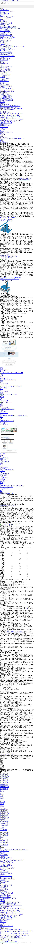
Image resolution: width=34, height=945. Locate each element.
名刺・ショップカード (6, 132)
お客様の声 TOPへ (5, 112)
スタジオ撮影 (4, 886)
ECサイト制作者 (5, 41)
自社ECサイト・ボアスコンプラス (10, 28)
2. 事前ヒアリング (5, 58)
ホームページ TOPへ (6, 52)
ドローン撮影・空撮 (6, 885)
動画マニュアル (4, 459)
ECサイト (3, 83)
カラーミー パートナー (7, 90)
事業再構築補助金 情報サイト (8, 107)
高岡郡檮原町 (4, 821)
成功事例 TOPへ (4, 104)
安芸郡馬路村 (4, 778)
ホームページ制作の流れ (7, 56)
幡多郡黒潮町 (4, 843)
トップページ (4, 137)
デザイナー (3, 42)
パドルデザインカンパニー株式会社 (10, 277)
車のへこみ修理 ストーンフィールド (10, 120)
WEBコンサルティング (7, 16)
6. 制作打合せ (4, 64)
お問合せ (2, 136)
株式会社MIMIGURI (6, 280)
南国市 (2, 837)
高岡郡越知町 (4, 809)
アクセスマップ (4, 14)
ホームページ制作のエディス (8, 256)
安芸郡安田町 (4, 789)
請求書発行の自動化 (6, 95)
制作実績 (2, 102)
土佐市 (2, 828)
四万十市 (2, 802)
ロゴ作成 (2, 423)
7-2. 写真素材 (4, 67)
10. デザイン (3, 73)
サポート (2, 135)
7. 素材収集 (3, 65)
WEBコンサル (4, 44)
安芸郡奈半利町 (4, 787)
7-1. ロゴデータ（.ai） (6, 66)
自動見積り (3, 124)
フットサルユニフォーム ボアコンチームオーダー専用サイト (16, 931)
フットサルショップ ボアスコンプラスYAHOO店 (14, 935)
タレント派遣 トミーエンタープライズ (11, 113)
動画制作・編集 (4, 24)
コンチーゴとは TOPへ (6, 11)
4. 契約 (2, 61)
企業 (1, 374)
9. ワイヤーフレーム (6, 71)
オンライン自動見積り (6, 919)
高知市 (2, 796)
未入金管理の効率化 (6, 96)
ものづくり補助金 (5, 897)
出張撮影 (2, 468)
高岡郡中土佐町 (4, 817)
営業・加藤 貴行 (5, 31)
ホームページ (4, 50)
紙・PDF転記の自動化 (6, 99)
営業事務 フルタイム (6, 35)
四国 (1, 140)
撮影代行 (2, 890)
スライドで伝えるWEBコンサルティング (12, 46)
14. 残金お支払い (5, 78)
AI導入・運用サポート (6, 100)
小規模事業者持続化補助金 (8, 898)
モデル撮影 (3, 891)
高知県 (2, 141)
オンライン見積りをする (7, 754)
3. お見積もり (4, 60)
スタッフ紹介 (4, 29)
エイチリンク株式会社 (6, 220)
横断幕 (2, 133)
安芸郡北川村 (4, 780)
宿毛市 (2, 804)
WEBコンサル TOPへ (6, 45)
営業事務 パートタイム (7, 36)
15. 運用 (2, 79)
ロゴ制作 (2, 82)
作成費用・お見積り (6, 53)
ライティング (4, 425)
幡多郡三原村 (4, 845)
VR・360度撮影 (4, 881)
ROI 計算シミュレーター (7, 49)
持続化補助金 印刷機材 (7, 110)
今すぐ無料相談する (24, 179)
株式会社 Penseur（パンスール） (9, 279)
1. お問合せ (3, 57)
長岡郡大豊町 (4, 833)
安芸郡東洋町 (4, 142)
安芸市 (2, 791)
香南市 (2, 798)
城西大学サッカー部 (6, 123)
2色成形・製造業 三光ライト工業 (9, 115)
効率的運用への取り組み (7, 91)
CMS (1, 369)
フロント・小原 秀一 (6, 32)
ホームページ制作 (5, 17)
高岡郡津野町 (4, 815)
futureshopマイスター (6, 88)
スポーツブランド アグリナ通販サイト (11, 937)
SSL (1, 371)
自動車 (2, 397)
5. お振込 (2, 62)
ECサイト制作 (4, 19)
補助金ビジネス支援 (6, 23)
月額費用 (2, 87)
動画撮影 (2, 882)
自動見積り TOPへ (5, 125)
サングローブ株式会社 (6, 219)
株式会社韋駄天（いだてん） (8, 255)
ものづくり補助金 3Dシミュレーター (11, 108)
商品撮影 (2, 884)
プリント (2, 25)
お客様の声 (3, 111)
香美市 (2, 794)
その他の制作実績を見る (7, 493)
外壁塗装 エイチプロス (7, 117)
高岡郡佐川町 (4, 811)
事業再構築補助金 (5, 895)
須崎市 (2, 806)
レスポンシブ (4, 370)
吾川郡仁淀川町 (4, 776)
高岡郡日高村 (4, 819)
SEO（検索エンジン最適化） (15, 632)
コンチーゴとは (4, 10)
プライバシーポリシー (6, 940)
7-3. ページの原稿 (5, 69)
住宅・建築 (3, 387)
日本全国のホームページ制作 (8, 941)
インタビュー (4, 480)
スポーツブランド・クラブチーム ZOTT (12, 119)
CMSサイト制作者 (5, 40)
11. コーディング (5, 74)
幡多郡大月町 (4, 840)
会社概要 (2, 12)
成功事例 (2, 103)
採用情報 (2, 33)
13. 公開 (2, 77)
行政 (1, 460)
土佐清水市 (3, 830)
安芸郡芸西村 (4, 783)
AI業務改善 (3, 21)
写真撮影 (2, 20)
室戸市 (2, 848)
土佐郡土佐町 (4, 825)
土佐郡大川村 (4, 823)
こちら (27, 608)
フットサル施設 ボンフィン (8, 121)
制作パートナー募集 (6, 39)
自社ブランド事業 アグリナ (8, 27)
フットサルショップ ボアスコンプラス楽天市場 (14, 933)
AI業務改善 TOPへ (5, 94)
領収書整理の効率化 (6, 98)
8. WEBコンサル (5, 70)
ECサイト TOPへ (5, 85)
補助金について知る (26, 178)
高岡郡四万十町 (4, 813)
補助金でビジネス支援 (6, 893)
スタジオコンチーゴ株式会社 (8, 218)
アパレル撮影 (4, 889)
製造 (1, 405)
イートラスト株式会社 (6, 257)
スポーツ (2, 492)
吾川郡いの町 (4, 774)
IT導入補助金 (4, 894)
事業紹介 (2, 15)
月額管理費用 (4, 54)
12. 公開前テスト (5, 75)
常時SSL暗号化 (4, 81)
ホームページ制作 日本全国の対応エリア (12, 138)
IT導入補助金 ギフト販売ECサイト (10, 106)
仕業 (1, 367)
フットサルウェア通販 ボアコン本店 (10, 930)
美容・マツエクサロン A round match (10, 116)
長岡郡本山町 (4, 835)
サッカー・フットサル (6, 487)
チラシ (2, 131)
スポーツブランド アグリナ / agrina (10, 936)
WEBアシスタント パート (7, 37)
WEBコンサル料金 (5, 48)
